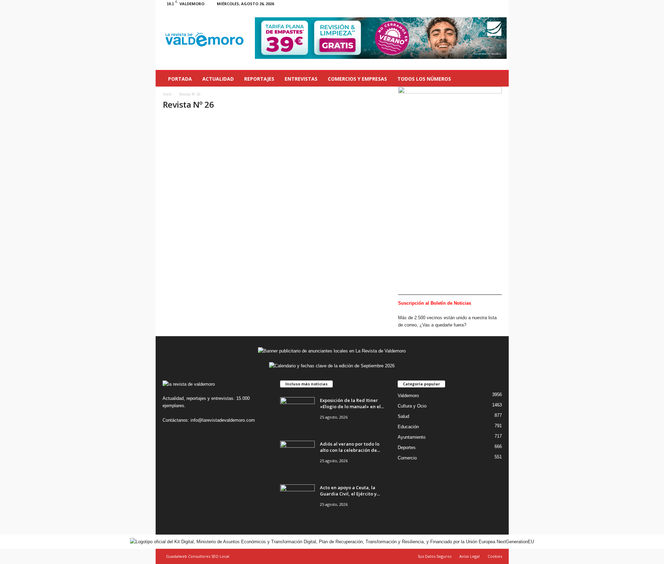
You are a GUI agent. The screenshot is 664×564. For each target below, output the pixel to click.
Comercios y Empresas (357, 78)
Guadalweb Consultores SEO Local (197, 556)
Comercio (407, 457)
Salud (403, 416)
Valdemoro (408, 395)
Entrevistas (301, 78)
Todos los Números (424, 78)
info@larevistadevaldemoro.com (223, 420)
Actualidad (218, 78)
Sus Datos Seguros (434, 556)
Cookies (495, 556)
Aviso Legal (469, 556)
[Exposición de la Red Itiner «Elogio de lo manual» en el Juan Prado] (297, 410)
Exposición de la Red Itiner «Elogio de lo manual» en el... (352, 403)
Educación (408, 426)
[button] (498, 79)
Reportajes (259, 78)
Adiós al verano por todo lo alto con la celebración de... (350, 447)
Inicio (167, 94)
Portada (180, 78)
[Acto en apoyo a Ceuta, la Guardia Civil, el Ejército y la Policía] (297, 497)
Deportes (407, 447)
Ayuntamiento (411, 437)
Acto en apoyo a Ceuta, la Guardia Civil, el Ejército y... (350, 490)
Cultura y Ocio (412, 406)
